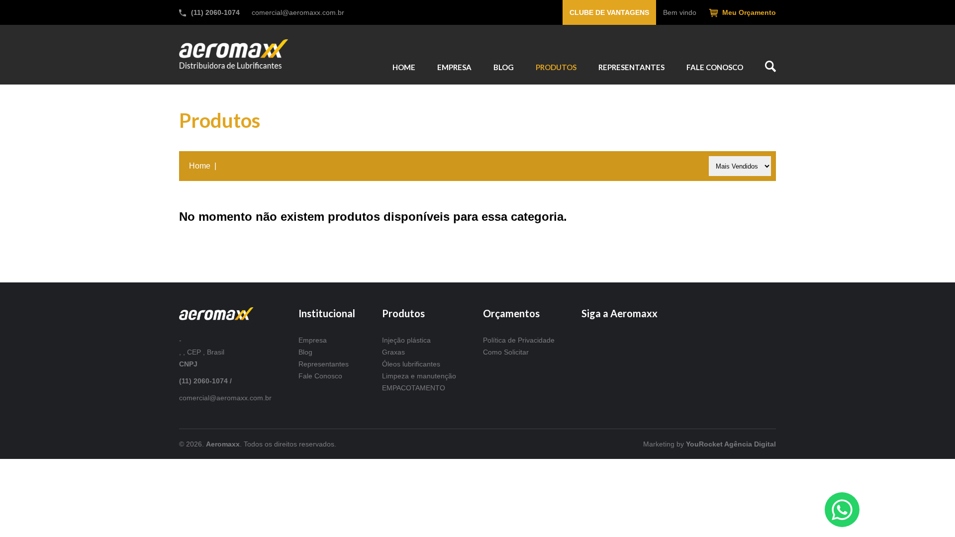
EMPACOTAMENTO (413, 388)
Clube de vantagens (609, 12)
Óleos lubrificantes (411, 364)
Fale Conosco (320, 376)
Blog (305, 352)
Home (199, 166)
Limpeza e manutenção (419, 376)
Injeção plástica (406, 340)
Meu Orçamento (749, 12)
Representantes (323, 364)
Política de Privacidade (519, 340)
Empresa (312, 340)
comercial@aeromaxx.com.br (298, 12)
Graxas (393, 352)
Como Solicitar (506, 352)
